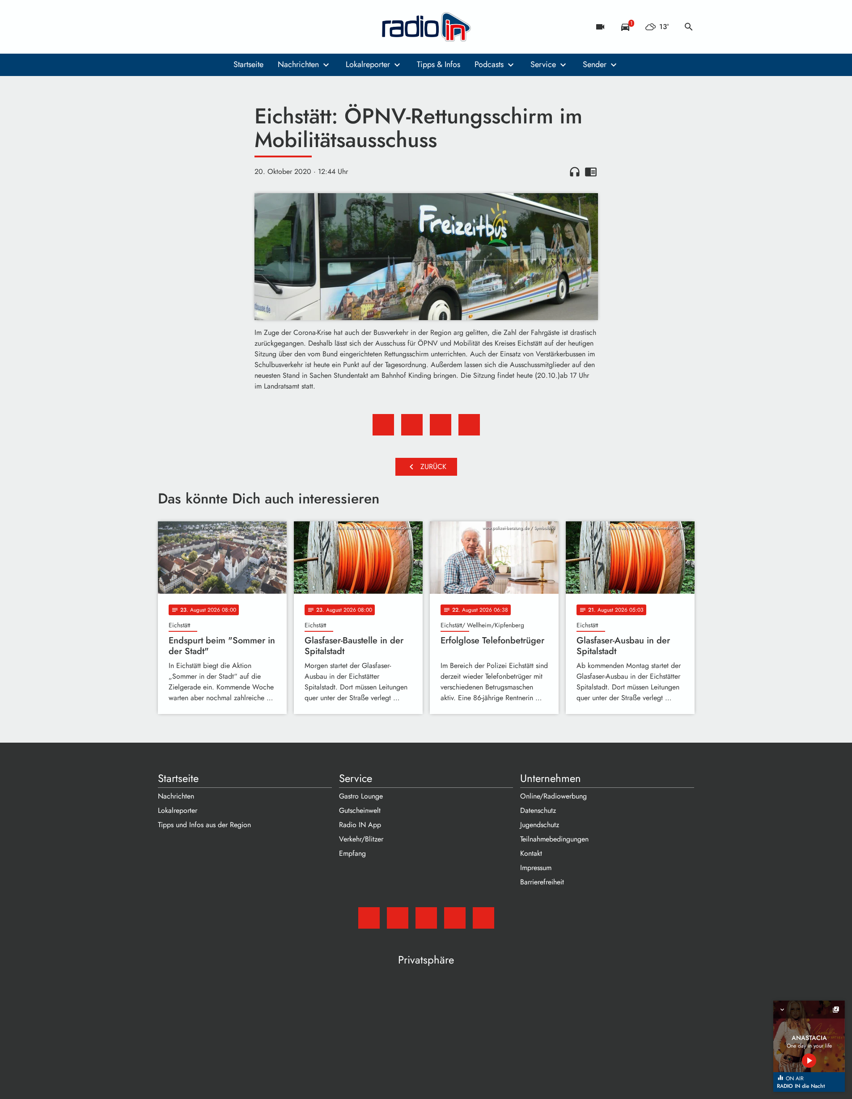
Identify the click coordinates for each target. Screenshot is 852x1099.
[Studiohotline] (238, 27)
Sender (594, 64)
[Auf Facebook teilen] (383, 424)
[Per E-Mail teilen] (469, 424)
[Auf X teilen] (412, 424)
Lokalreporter (368, 64)
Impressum (535, 867)
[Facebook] (185, 27)
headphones (574, 171)
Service (543, 64)
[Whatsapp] (220, 27)
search (688, 26)
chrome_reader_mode (591, 171)
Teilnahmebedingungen (554, 839)
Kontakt (531, 853)
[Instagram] (203, 27)
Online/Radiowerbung (553, 796)
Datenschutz (538, 810)
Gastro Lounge (361, 796)
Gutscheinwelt (360, 810)
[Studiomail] (167, 27)
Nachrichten (298, 64)
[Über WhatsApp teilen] (440, 424)
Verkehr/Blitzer (361, 839)
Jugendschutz (539, 825)
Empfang (352, 853)
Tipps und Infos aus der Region (204, 825)
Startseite (248, 64)
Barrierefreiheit (542, 882)
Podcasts (489, 64)
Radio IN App (360, 825)
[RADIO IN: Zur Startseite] (426, 27)
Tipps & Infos (438, 64)
